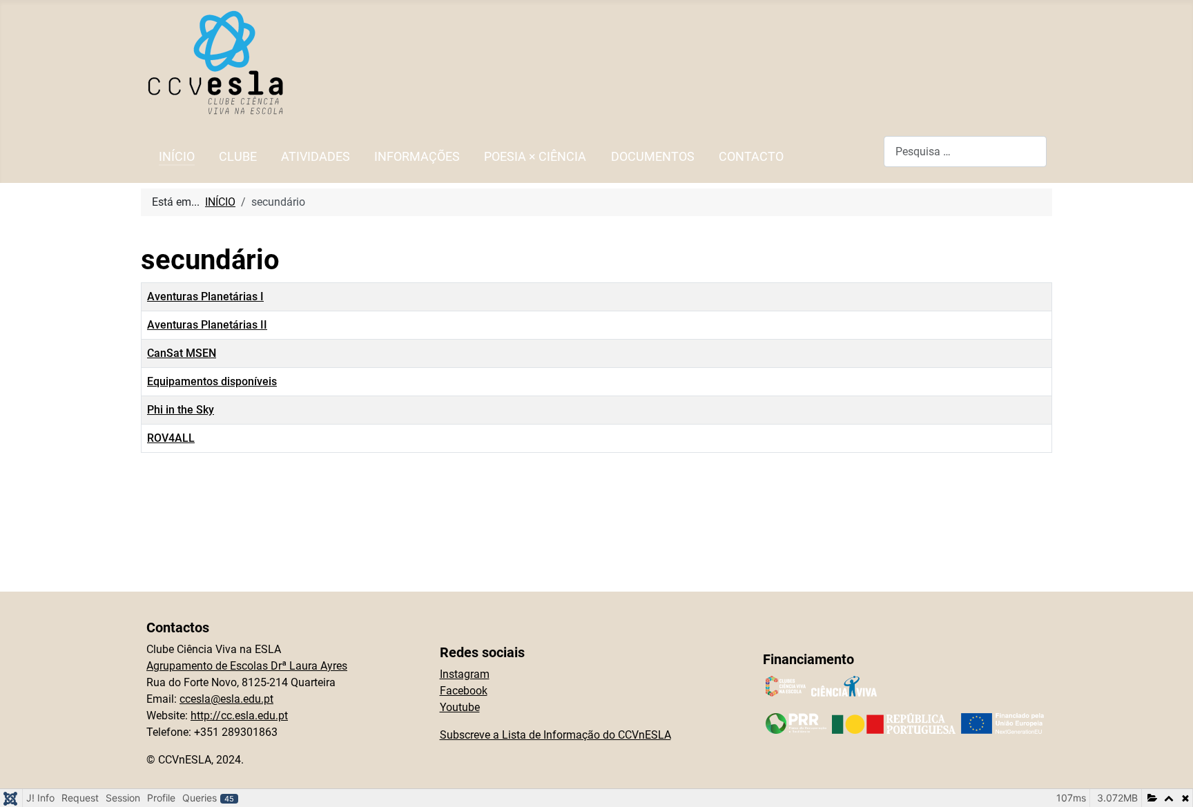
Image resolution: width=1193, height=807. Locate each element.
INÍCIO (177, 157)
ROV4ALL (171, 438)
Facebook (463, 690)
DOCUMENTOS (653, 157)
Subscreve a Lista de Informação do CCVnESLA (555, 734)
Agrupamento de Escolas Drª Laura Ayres (246, 665)
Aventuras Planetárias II (207, 324)
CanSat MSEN (181, 353)
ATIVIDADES (315, 157)
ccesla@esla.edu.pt (226, 699)
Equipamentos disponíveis (212, 381)
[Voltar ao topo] (1169, 781)
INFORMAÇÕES (417, 157)
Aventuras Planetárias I (205, 296)
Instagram (464, 674)
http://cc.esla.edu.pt (239, 715)
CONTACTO (751, 157)
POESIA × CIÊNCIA (535, 157)
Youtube (460, 707)
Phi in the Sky (180, 409)
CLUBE (238, 157)
